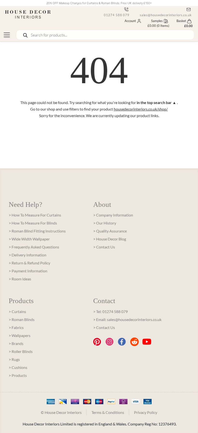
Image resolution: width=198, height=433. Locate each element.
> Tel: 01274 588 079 (110, 311)
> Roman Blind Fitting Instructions (37, 231)
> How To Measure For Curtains (35, 215)
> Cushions (18, 367)
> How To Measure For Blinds (33, 223)
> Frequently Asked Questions (34, 247)
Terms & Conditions (108, 412)
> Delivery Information (27, 255)
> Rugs (14, 359)
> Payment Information (28, 271)
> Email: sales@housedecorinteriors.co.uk (127, 319)
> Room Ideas (20, 278)
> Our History (104, 223)
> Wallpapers (19, 335)
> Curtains (17, 311)
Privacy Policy (145, 412)
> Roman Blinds (22, 319)
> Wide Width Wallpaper (29, 239)
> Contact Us (104, 247)
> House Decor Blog (109, 239)
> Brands (16, 343)
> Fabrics (16, 327)
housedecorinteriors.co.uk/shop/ (141, 109)
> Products (18, 375)
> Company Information (113, 215)
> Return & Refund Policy (29, 263)
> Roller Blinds (21, 351)
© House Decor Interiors (61, 412)
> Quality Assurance (110, 231)
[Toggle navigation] (7, 35)
